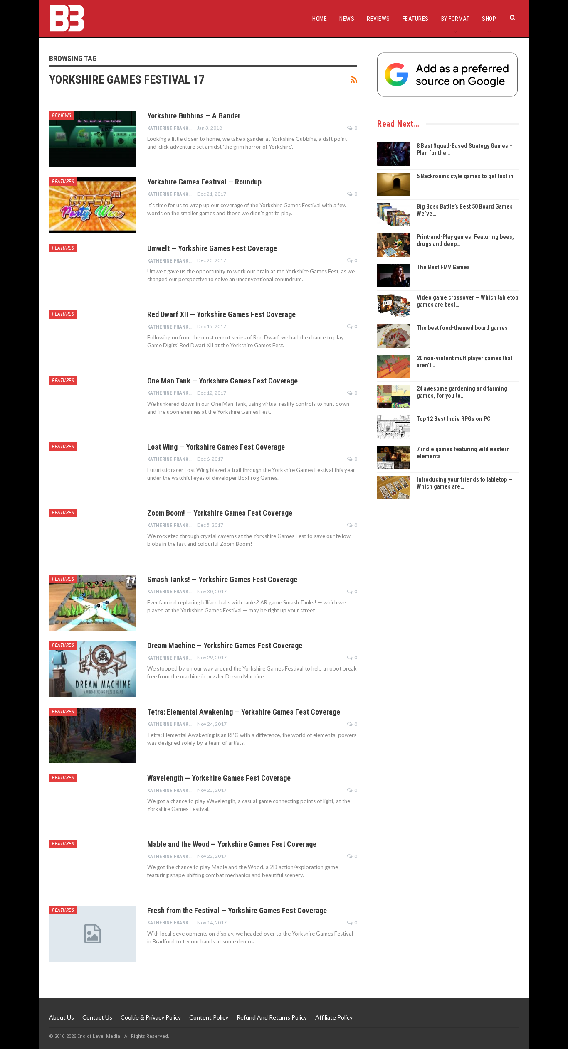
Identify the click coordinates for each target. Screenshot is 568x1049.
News (346, 18)
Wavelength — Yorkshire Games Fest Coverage (219, 778)
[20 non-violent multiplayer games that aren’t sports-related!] (393, 366)
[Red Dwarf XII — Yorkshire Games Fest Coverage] (92, 338)
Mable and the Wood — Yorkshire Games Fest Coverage (231, 844)
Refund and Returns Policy (272, 1017)
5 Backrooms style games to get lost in (465, 176)
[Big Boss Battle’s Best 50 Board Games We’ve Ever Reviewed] (393, 214)
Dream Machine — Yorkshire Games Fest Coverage (224, 645)
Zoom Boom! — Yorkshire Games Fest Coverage (219, 513)
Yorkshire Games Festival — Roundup (204, 181)
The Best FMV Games (443, 267)
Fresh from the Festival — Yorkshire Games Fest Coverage (237, 910)
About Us (61, 1017)
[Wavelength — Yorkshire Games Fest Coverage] (92, 801)
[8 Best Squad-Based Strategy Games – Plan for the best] (393, 154)
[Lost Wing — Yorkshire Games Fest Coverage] (92, 470)
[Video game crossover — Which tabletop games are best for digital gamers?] (393, 305)
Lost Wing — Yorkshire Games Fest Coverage (216, 446)
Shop (489, 18)
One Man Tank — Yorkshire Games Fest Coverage (222, 380)
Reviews (378, 18)
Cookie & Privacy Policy (151, 1017)
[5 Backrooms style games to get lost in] (393, 184)
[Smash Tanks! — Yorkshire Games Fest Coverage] (92, 603)
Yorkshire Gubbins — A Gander (193, 115)
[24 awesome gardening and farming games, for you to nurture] (393, 396)
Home (319, 18)
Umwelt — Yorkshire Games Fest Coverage (212, 248)
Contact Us (97, 1017)
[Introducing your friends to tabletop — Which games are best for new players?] (393, 487)
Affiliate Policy (334, 1017)
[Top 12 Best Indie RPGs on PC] (393, 427)
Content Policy (208, 1017)
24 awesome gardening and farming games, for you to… (462, 392)
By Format (455, 18)
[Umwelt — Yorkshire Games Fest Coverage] (92, 272)
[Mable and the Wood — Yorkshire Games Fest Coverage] (92, 867)
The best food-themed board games (462, 327)
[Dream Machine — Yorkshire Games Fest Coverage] (92, 669)
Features (416, 18)
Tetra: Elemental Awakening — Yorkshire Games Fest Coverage (243, 712)
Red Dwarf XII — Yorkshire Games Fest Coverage (221, 314)
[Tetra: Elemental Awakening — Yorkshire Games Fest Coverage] (92, 735)
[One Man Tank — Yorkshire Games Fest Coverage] (92, 404)
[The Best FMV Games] (393, 275)
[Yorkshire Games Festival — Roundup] (92, 205)
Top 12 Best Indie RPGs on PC (453, 418)
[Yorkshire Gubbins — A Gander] (92, 139)
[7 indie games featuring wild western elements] (393, 457)
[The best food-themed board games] (393, 336)
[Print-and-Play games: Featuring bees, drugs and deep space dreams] (393, 245)
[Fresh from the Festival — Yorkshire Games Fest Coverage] (92, 934)
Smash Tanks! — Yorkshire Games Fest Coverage (222, 579)
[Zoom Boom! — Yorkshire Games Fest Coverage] (92, 536)
